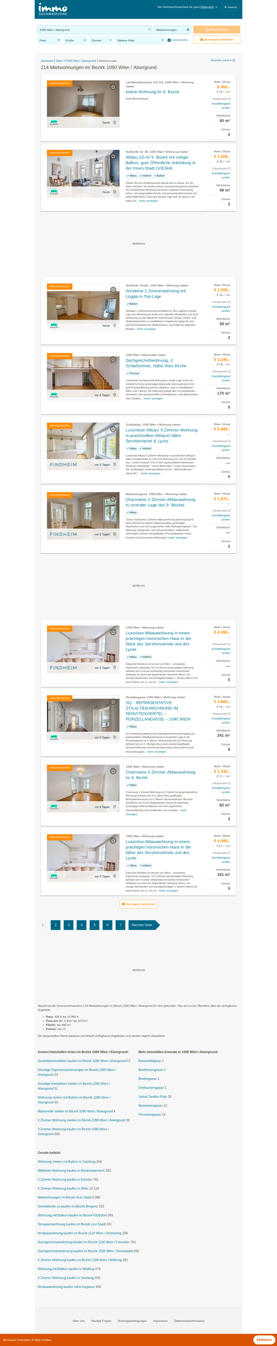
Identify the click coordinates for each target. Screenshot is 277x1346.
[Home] (53, 9)
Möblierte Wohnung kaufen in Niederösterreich (71, 1170)
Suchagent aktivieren (219, 39)
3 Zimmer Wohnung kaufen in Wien (63, 1188)
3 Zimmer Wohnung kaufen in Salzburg (66, 1278)
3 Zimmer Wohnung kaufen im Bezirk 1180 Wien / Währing (80, 1260)
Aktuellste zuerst (220, 60)
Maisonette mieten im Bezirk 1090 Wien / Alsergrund (75, 1111)
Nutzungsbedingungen (132, 1320)
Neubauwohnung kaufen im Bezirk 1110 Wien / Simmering (79, 1233)
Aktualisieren (219, 29)
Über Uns (79, 1320)
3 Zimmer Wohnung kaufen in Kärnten (65, 1179)
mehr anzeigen (148, 200)
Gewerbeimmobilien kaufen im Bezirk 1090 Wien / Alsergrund (82, 1061)
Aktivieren (264, 1340)
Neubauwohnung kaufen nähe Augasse (66, 1287)
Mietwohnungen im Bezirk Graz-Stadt (64, 1197)
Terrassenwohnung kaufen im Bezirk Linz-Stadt (71, 1224)
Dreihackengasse (151, 1087)
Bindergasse (147, 1078)
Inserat (232, 7)
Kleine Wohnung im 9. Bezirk (152, 92)
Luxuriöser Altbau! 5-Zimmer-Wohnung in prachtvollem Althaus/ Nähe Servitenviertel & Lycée (162, 435)
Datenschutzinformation (189, 1320)
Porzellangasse (149, 1114)
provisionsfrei (179, 39)
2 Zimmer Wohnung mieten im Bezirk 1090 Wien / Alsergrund (81, 1120)
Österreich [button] (207, 7)
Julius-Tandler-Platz (152, 1096)
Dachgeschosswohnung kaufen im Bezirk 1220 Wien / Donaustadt (85, 1251)
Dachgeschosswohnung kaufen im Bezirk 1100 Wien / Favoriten (84, 1242)
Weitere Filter (126, 40)
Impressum (160, 1320)
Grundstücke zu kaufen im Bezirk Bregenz (68, 1206)
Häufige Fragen (101, 1320)
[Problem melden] (114, 122)
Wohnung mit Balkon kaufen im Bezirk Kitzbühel (72, 1215)
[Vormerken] (113, 86)
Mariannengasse (150, 1105)
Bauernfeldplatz (149, 1061)
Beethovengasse (150, 1070)
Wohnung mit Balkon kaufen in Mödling (66, 1269)
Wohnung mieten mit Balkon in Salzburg (67, 1161)
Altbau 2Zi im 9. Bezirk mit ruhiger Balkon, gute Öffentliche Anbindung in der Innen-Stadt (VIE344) (160, 162)
